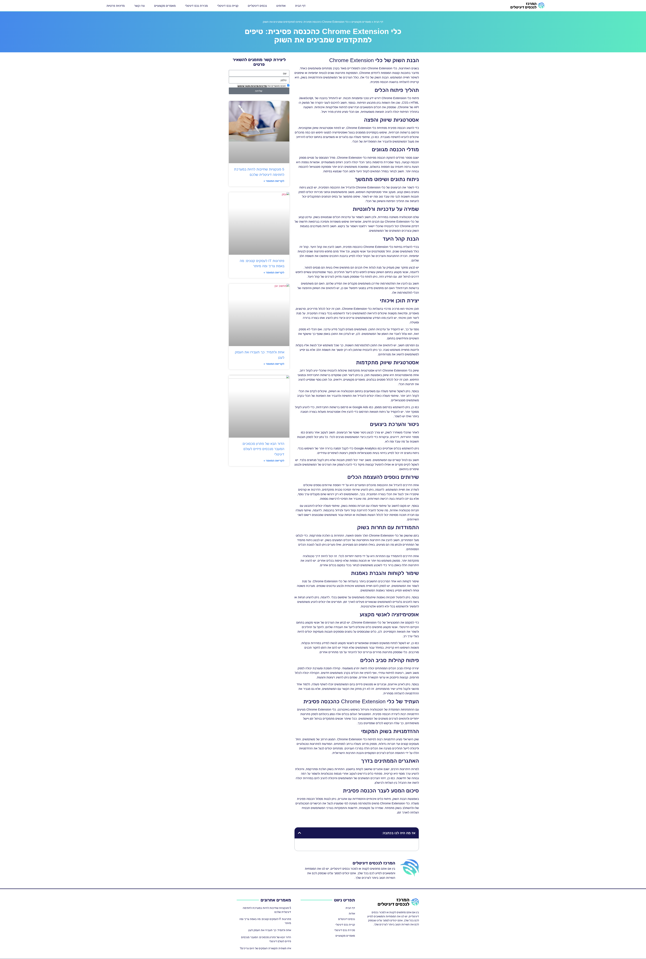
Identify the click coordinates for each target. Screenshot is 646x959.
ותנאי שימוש (244, 85)
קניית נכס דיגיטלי (227, 5)
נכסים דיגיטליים (257, 5)
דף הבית (300, 5)
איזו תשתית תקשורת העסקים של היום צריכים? (265, 948)
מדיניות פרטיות (115, 5)
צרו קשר (139, 5)
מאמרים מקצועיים (165, 5)
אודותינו (281, 5)
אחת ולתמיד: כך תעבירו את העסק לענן (269, 930)
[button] (299, 833)
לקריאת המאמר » (274, 181)
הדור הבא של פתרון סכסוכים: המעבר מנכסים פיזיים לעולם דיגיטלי (263, 449)
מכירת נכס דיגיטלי (196, 5)
